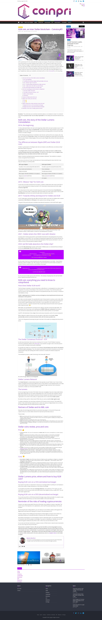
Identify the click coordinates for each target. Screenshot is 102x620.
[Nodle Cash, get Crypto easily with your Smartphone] (70, 56)
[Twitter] (24, 546)
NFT (52, 22)
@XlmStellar (39, 253)
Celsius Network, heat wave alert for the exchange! (28, 561)
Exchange (64, 22)
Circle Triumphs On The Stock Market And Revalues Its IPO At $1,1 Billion (78, 600)
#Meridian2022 (33, 268)
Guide (35, 22)
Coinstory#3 (51, 71)
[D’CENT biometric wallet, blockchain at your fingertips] (75, 29)
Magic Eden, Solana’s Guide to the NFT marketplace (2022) (79, 73)
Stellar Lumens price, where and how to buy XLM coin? (33, 103)
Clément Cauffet (77, 46)
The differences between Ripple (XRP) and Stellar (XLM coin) (35, 81)
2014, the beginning (27, 79)
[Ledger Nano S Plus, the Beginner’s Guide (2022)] (70, 64)
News (22, 22)
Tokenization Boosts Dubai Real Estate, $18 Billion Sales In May (78, 595)
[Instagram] (21, 546)
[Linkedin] (19, 546)
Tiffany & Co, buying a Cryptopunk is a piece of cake (54, 560)
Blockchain (57, 22)
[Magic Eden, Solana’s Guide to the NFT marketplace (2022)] (70, 71)
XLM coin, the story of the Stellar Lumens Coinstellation (33, 77)
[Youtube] (22, 546)
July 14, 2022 (48, 272)
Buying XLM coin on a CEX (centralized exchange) (33, 105)
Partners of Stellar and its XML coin (29, 97)
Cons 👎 (25, 101)
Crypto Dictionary (28, 22)
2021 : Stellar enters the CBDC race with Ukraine (33, 85)
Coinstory (40, 22)
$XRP (32, 255)
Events (69, 22)
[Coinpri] (18, 22)
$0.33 (25, 176)
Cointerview (47, 22)
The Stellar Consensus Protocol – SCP (31, 92)
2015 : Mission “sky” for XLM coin (30, 82)
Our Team (19, 588)
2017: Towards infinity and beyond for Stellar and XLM (34, 84)
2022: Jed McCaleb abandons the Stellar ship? (32, 87)
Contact (18, 590)
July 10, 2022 (49, 257)
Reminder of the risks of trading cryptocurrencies (32, 108)
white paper (37, 343)
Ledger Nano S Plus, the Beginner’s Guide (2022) (78, 65)
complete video (52, 533)
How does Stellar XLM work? (29, 90)
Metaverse (19, 580)
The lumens (25, 95)
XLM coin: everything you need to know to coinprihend (33, 89)
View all (81, 26)
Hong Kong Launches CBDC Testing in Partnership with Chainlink (78, 590)
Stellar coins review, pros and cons (29, 98)
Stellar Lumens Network (28, 93)
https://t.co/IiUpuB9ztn (50, 269)
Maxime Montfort (28, 31)
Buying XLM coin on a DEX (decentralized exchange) (33, 106)
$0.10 (49, 176)
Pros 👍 (25, 100)
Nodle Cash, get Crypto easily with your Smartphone (79, 58)
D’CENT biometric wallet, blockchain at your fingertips (74, 43)
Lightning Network (23, 448)
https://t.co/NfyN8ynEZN (56, 255)
